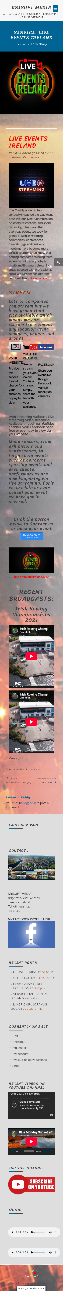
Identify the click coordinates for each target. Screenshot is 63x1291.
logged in (29, 803)
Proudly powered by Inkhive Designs (31, 1283)
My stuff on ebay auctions (29, 1060)
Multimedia (19, 1047)
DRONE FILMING (25, 972)
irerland (17, 769)
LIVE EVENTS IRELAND (28, 142)
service (38, 769)
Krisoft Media (31, 7)
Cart (15, 1036)
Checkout (19, 1042)
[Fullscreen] (50, 1151)
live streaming (28, 769)
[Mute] (45, 1151)
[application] (31, 1105)
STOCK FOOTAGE (25, 978)
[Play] (12, 1151)
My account (20, 1054)
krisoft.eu (14, 910)
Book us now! (39, 278)
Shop (16, 1065)
